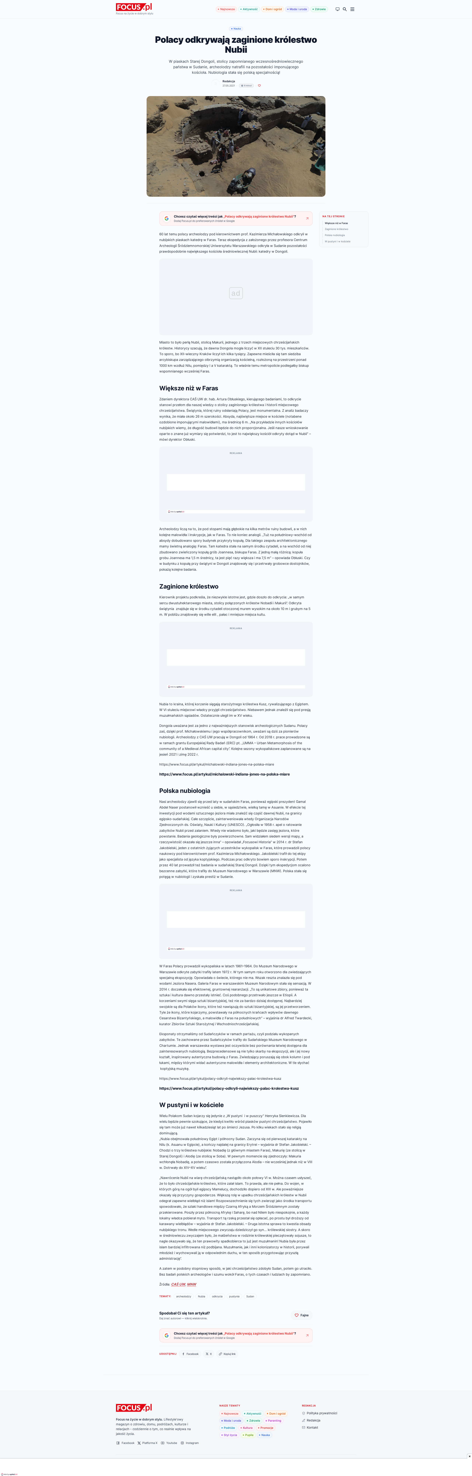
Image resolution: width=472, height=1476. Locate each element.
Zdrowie (320, 9)
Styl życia (230, 1435)
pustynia (234, 1296)
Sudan (250, 1296)
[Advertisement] (236, 482)
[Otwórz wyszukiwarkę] (345, 9)
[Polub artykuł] (259, 85)
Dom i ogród (274, 9)
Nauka (265, 1435)
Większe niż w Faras (336, 222)
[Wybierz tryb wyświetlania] (337, 9)
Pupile (249, 1435)
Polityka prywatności (322, 1413)
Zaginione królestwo (336, 229)
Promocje (267, 1428)
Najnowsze (227, 9)
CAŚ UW (178, 1284)
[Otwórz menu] (352, 9)
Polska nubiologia (335, 235)
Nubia (201, 1296)
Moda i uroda (298, 9)
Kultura (248, 1428)
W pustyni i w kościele (337, 241)
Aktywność (250, 9)
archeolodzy (183, 1296)
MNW (191, 1284)
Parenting (274, 1420)
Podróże (229, 1428)
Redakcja (229, 81)
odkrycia (217, 1296)
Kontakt (312, 1427)
